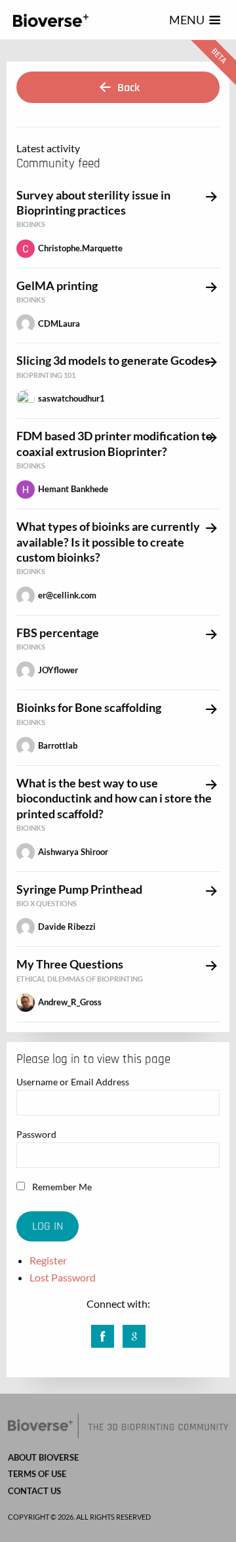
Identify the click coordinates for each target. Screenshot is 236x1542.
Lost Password (63, 1277)
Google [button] (134, 1332)
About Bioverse (43, 1457)
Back (127, 87)
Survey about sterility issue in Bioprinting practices (93, 202)
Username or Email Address (72, 1081)
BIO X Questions (46, 903)
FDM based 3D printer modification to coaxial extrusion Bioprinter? (114, 443)
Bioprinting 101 (45, 375)
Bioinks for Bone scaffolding (88, 707)
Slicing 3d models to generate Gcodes (113, 360)
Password (36, 1134)
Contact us (34, 1491)
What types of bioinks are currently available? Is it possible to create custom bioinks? (108, 541)
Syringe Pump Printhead (79, 889)
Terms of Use (37, 1474)
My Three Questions (69, 964)
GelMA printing (57, 285)
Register (48, 1260)
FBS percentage (57, 632)
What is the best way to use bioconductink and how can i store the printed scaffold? (114, 798)
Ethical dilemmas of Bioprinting (79, 978)
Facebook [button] (102, 1332)
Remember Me (61, 1186)
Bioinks (30, 224)
